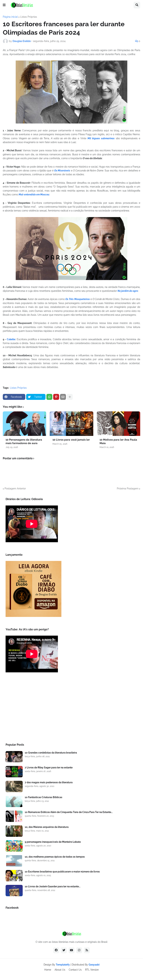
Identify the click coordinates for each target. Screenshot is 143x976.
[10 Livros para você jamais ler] (71, 423)
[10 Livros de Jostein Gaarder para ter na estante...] (14, 890)
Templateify (63, 964)
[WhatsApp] (49, 397)
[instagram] (79, 950)
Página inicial (10, 17)
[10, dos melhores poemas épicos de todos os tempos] (14, 861)
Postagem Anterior (15, 488)
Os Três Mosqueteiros (77, 299)
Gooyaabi (94, 964)
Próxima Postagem (127, 488)
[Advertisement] (71, 708)
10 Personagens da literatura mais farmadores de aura (24, 441)
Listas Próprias (28, 17)
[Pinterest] (56, 397)
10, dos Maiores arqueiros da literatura (47, 827)
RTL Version (92, 969)
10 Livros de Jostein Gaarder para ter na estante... (52, 886)
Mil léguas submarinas (101, 138)
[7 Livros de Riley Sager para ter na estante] (14, 771)
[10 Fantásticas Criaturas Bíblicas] (14, 801)
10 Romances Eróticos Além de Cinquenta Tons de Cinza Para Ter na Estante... (69, 812)
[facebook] (56, 950)
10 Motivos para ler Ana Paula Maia (118, 441)
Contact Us (75, 969)
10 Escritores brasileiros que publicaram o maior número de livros (62, 871)
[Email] (63, 397)
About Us (60, 969)
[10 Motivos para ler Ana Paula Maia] (118, 423)
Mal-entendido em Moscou (34, 194)
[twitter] (64, 950)
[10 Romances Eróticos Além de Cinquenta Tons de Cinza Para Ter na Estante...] (14, 816)
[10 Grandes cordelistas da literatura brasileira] (14, 756)
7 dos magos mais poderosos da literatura (49, 782)
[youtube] (71, 950)
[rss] (87, 950)
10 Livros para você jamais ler (71, 439)
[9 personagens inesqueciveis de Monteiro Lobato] (14, 846)
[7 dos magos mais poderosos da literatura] (14, 786)
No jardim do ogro (128, 290)
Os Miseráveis (62, 170)
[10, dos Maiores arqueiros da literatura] (14, 831)
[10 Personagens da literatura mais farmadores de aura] (24, 423)
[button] (4, 5)
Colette (11, 339)
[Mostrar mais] (70, 397)
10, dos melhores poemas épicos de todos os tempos (55, 856)
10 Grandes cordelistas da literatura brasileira (51, 752)
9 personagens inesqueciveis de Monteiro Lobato (53, 841)
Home (47, 969)
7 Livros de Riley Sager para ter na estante (49, 767)
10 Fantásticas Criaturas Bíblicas (43, 797)
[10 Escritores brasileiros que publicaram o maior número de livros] (14, 875)
